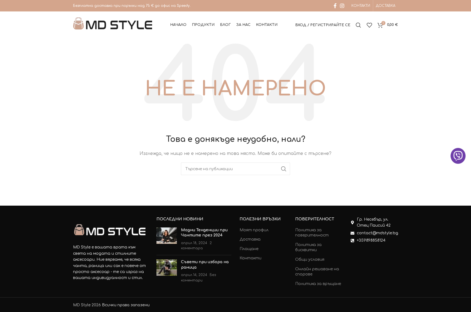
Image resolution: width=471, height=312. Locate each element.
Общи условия (309, 259)
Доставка (250, 239)
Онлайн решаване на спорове (317, 272)
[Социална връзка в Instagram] (342, 6)
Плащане (249, 249)
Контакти (250, 258)
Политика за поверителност (312, 233)
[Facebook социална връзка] (335, 6)
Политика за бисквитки (308, 247)
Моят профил (254, 230)
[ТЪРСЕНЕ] (283, 169)
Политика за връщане (318, 284)
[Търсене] (358, 25)
